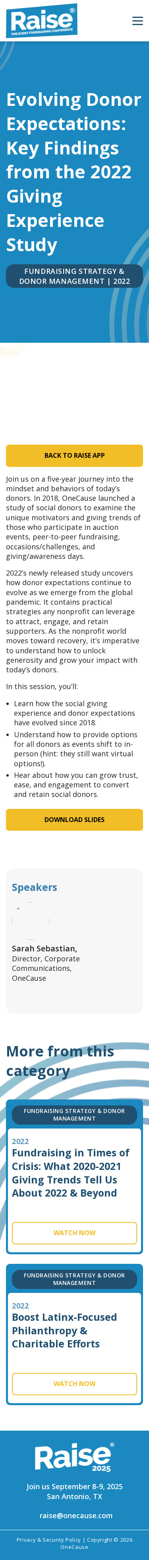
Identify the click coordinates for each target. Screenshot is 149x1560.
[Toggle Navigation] (137, 21)
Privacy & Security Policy (49, 1539)
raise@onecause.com (76, 1515)
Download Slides (74, 819)
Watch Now (74, 1232)
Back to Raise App (75, 455)
